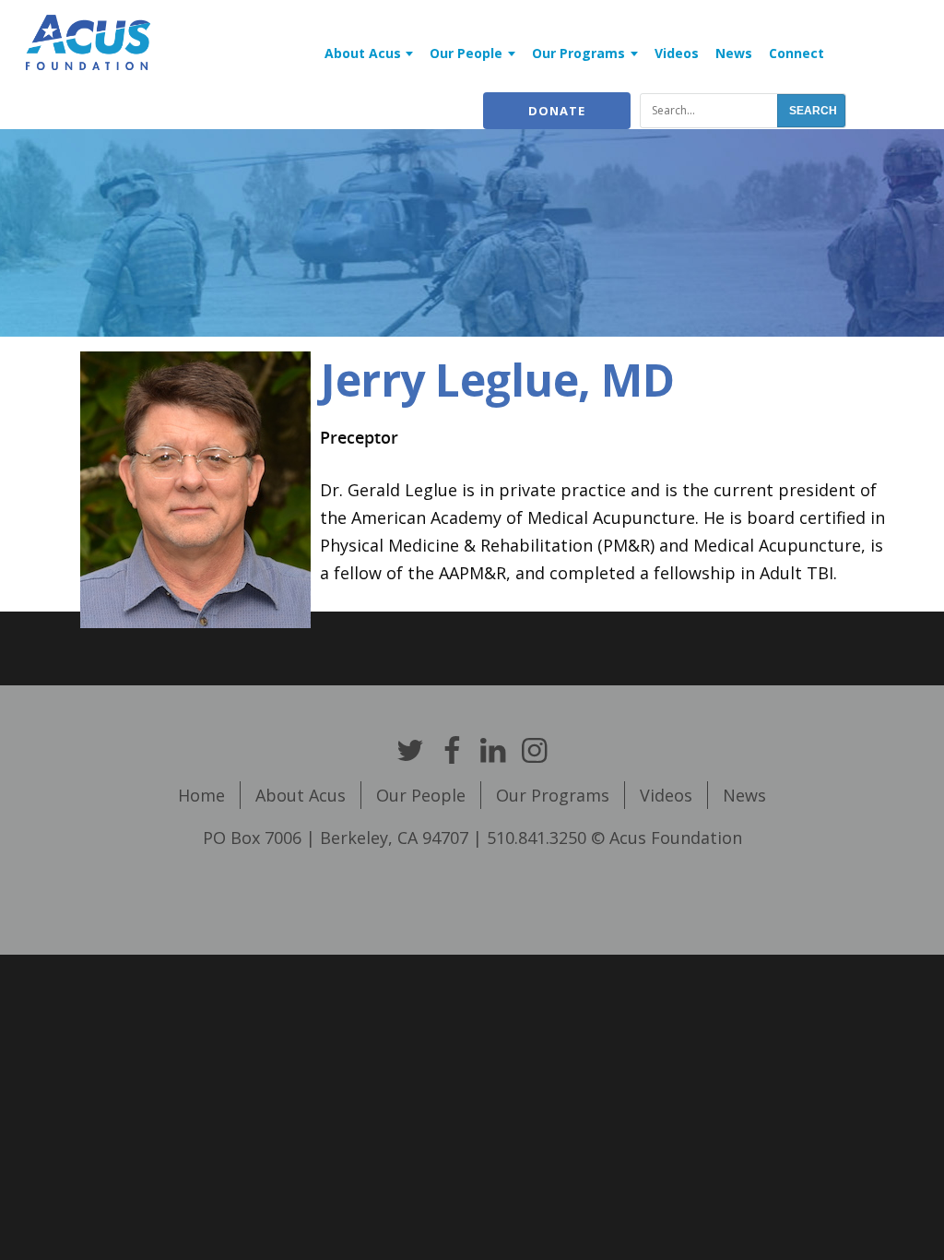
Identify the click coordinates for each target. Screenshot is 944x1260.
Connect (796, 53)
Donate (556, 110)
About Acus (362, 53)
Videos (677, 53)
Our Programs (578, 53)
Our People (466, 53)
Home (201, 795)
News (733, 53)
